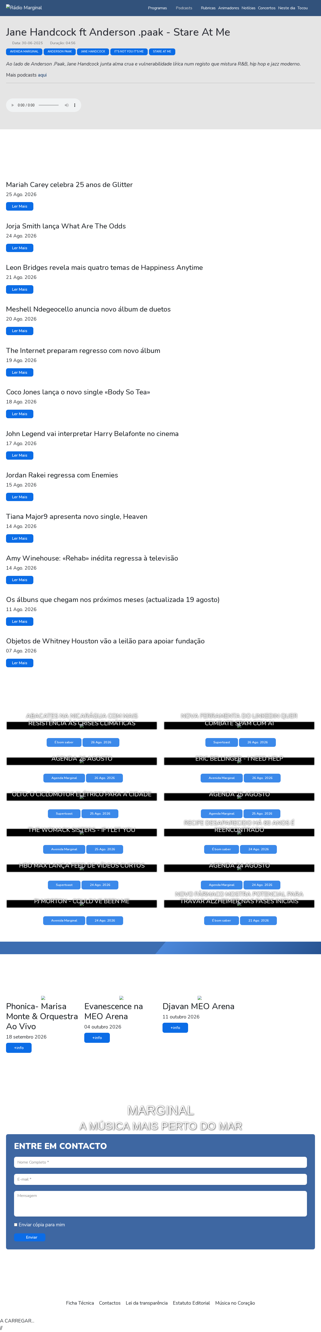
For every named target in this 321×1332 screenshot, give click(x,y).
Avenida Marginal (24, 51)
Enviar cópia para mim (41, 1225)
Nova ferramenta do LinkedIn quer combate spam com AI (239, 719)
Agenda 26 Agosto (81, 759)
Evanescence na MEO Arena (113, 1011)
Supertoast (221, 742)
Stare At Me (162, 51)
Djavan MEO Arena (198, 1006)
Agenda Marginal (64, 778)
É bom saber (64, 742)
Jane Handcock (93, 51)
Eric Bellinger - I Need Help (239, 759)
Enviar (31, 1237)
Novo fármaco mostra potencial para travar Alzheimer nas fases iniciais (239, 897)
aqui (42, 75)
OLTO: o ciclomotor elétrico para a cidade (81, 794)
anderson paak (60, 51)
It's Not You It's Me (129, 51)
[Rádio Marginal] (24, 8)
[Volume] (56, 1312)
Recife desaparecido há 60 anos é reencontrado (239, 826)
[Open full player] (11, 1312)
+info (19, 1048)
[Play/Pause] (33, 1312)
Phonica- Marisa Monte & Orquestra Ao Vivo (42, 1017)
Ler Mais (19, 206)
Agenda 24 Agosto (239, 866)
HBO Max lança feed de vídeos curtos (82, 866)
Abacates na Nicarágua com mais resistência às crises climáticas (82, 719)
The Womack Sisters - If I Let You (81, 830)
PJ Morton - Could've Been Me (81, 901)
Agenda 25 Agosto (239, 794)
